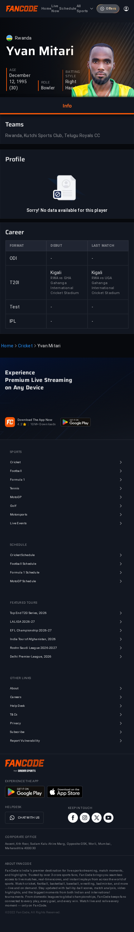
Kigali (55, 272)
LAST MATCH (103, 246)
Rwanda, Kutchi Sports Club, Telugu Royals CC (52, 135)
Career (14, 232)
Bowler (48, 87)
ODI (13, 258)
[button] (67, 105)
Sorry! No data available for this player (67, 210)
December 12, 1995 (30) (20, 81)
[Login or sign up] (126, 9)
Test (15, 306)
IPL (13, 321)
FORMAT (17, 246)
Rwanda (23, 38)
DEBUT (56, 246)
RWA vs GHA (60, 278)
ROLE (45, 82)
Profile (15, 159)
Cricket (25, 345)
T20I (14, 282)
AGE (12, 70)
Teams (14, 124)
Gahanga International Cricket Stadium (64, 288)
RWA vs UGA (102, 278)
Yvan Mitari (40, 51)
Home (7, 345)
